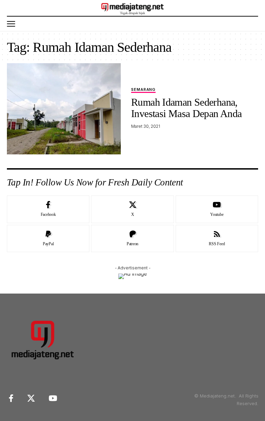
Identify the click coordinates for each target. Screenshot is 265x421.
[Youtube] (217, 209)
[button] (13, 24)
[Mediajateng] (132, 8)
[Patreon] (132, 238)
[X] (132, 209)
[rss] (217, 238)
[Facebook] (48, 209)
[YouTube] (53, 398)
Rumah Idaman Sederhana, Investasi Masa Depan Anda (186, 107)
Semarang (143, 90)
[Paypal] (48, 238)
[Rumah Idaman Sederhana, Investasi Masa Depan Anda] (64, 108)
